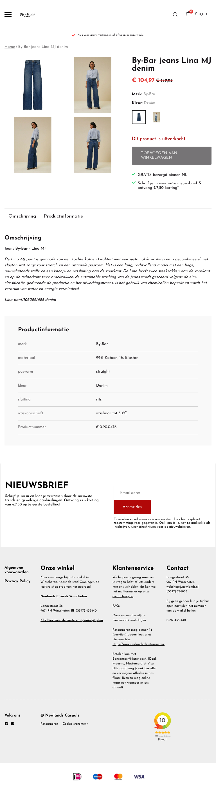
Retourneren (49, 724)
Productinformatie (63, 216)
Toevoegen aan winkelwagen (159, 155)
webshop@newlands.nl (182, 586)
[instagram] (13, 724)
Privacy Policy (17, 581)
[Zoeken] (175, 15)
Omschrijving (22, 216)
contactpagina (122, 596)
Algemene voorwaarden (16, 570)
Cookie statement (75, 724)
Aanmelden (132, 507)
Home (9, 47)
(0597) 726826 (176, 591)
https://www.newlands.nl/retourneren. (138, 644)
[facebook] (6, 724)
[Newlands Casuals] (27, 14)
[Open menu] (8, 14)
